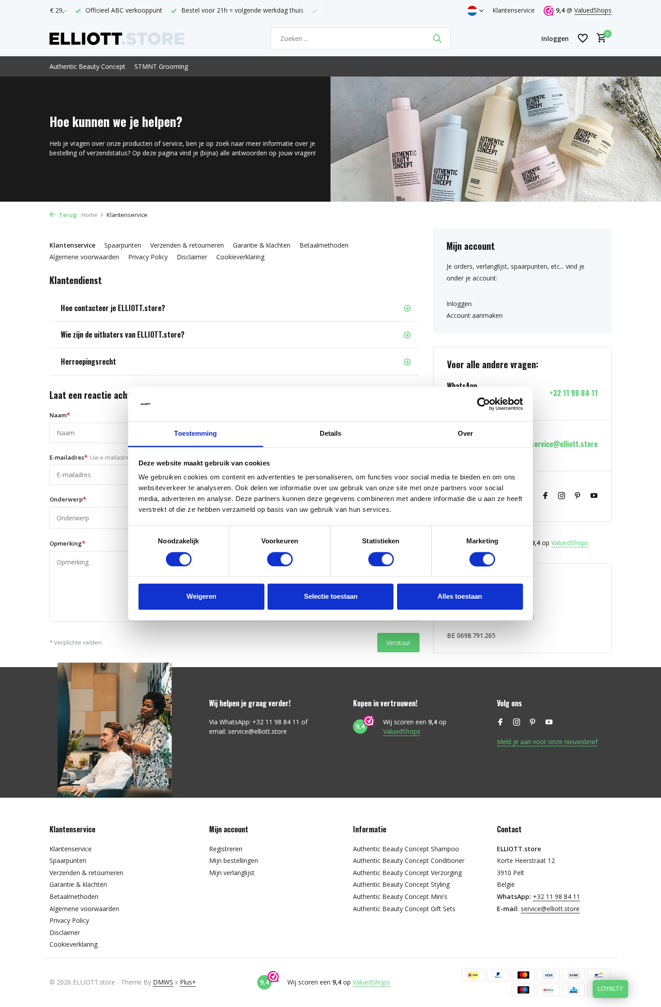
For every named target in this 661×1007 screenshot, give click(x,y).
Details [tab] (331, 434)
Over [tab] (465, 434)
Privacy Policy (148, 257)
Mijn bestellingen (233, 860)
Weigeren (201, 597)
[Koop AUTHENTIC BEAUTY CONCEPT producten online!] (116, 38)
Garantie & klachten (261, 245)
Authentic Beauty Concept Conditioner (408, 860)
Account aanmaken (475, 315)
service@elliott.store (564, 444)
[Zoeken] (437, 38)
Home (89, 215)
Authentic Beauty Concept (87, 66)
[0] (599, 38)
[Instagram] (561, 496)
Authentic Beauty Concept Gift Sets (404, 908)
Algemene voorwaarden (84, 257)
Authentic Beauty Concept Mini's (400, 896)
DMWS (163, 982)
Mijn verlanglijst (232, 872)
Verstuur (398, 642)
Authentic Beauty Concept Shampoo (406, 848)
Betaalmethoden (323, 245)
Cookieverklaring (240, 257)
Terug (67, 215)
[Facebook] (545, 496)
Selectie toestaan (330, 597)
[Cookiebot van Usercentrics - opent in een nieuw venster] (483, 404)
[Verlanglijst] (583, 38)
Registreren (225, 848)
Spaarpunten (122, 245)
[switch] (280, 559)
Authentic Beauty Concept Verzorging (407, 872)
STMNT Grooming (161, 66)
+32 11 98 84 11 (573, 393)
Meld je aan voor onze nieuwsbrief (547, 741)
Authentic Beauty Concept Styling (401, 884)
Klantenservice (513, 10)
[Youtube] (594, 496)
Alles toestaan (460, 597)
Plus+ (188, 982)
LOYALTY (610, 988)
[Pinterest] (577, 496)
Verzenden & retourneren (187, 245)
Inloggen (459, 303)
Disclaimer (192, 257)
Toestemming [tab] (195, 434)
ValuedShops (593, 10)
